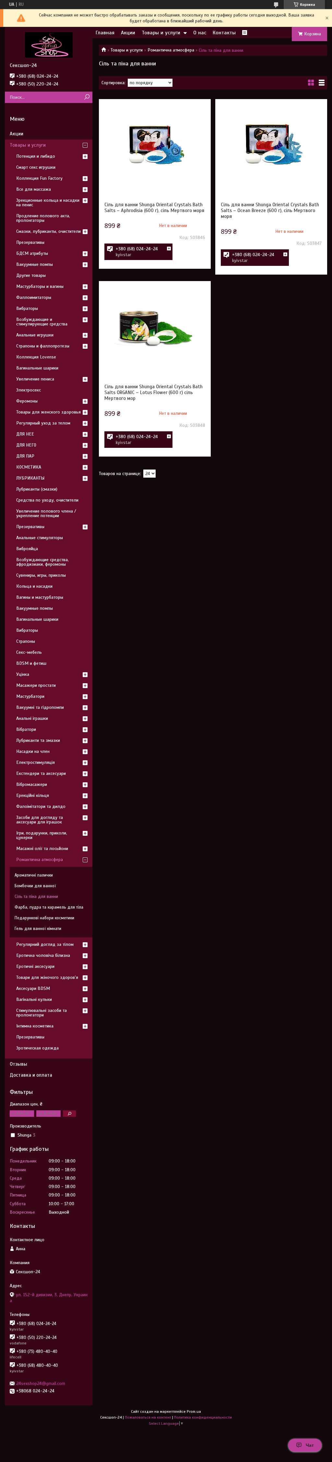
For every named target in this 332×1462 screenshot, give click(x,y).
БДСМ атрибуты (32, 253)
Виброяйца (27, 548)
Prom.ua (194, 1411)
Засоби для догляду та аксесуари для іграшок (39, 820)
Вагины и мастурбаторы (39, 597)
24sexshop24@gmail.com (40, 1383)
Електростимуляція (35, 762)
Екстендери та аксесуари (41, 773)
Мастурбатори (30, 696)
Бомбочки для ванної (35, 886)
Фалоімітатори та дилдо (40, 806)
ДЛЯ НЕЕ (25, 434)
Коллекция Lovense (36, 357)
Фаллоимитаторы (33, 297)
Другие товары (31, 275)
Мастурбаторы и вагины (40, 286)
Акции (128, 32)
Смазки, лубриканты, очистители (48, 231)
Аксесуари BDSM (33, 988)
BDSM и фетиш (31, 663)
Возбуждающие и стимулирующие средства (41, 322)
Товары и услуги (161, 32)
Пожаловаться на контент (148, 1417)
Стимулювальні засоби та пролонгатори (41, 1013)
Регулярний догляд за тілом (45, 944)
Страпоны (25, 641)
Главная (105, 32)
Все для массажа (33, 189)
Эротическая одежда (37, 1048)
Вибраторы (27, 308)
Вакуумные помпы (34, 264)
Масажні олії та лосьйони (42, 848)
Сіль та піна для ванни (36, 896)
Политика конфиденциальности (203, 1417)
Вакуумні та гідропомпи (40, 707)
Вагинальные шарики (37, 368)
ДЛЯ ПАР (25, 456)
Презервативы (30, 242)
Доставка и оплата (31, 1075)
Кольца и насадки (34, 586)
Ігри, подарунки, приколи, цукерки (41, 835)
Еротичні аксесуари (35, 966)
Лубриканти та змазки (38, 740)
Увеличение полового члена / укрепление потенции (46, 513)
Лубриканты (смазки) (36, 489)
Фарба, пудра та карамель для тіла (49, 907)
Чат (310, 1445)
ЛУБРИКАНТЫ (30, 478)
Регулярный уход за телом (43, 423)
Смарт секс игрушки (35, 167)
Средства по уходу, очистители (47, 500)
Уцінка (22, 674)
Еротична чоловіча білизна (43, 955)
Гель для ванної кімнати (38, 928)
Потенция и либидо (35, 156)
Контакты (224, 32)
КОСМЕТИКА (28, 467)
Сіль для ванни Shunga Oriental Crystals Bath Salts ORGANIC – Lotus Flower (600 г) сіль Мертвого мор (153, 392)
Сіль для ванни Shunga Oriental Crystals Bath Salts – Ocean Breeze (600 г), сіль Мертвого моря (270, 210)
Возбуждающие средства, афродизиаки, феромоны (42, 562)
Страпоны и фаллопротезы (42, 346)
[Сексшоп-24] (49, 45)
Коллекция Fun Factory (39, 178)
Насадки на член (33, 751)
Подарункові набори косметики (44, 918)
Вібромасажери (31, 784)
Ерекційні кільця (32, 795)
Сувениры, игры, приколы (41, 575)
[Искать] (86, 97)
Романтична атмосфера (171, 50)
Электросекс (28, 390)
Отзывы (18, 1064)
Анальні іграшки (32, 718)
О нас (199, 32)
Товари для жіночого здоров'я (47, 977)
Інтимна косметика (34, 1026)
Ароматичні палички (34, 875)
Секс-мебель (29, 652)
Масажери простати (36, 685)
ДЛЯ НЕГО (26, 445)
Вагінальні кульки (34, 999)
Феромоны (27, 401)
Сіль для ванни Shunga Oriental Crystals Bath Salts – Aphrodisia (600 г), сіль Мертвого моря (154, 207)
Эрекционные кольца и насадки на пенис (47, 203)
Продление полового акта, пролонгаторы (43, 218)
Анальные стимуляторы (39, 537)
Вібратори (26, 729)
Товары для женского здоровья (48, 412)
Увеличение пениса (35, 379)
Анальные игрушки (34, 335)
